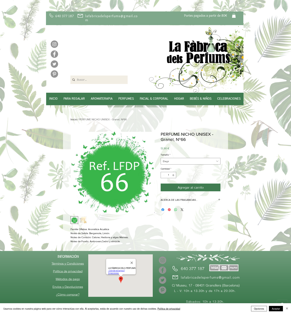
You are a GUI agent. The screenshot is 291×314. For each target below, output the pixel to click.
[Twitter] (54, 64)
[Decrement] (163, 175)
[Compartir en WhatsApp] (176, 210)
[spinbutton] (168, 175)
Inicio (74, 119)
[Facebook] (54, 54)
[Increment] (173, 175)
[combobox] (190, 161)
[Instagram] (54, 44)
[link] (234, 15)
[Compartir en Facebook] (163, 210)
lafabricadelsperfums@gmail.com (210, 277)
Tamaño (165, 154)
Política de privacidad (168, 308)
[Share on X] (182, 210)
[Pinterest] (54, 74)
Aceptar (276, 308)
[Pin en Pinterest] (169, 210)
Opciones (259, 308)
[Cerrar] (287, 308)
